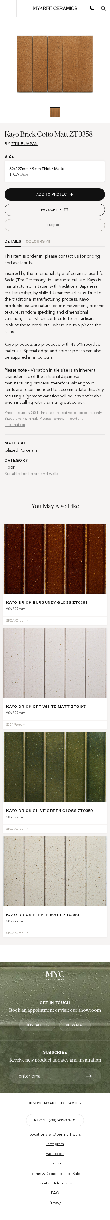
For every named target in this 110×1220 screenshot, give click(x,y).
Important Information (55, 1183)
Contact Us (37, 1025)
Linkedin (55, 1163)
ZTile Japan (24, 143)
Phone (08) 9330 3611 (55, 1120)
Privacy (55, 1202)
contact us (68, 256)
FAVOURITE (51, 210)
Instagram (55, 1143)
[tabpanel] (55, 64)
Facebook (55, 1153)
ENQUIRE (55, 225)
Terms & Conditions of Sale (55, 1173)
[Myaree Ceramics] (55, 8)
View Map (75, 1025)
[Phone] (92, 8)
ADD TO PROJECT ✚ (54, 194)
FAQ (55, 1193)
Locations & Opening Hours (55, 1134)
